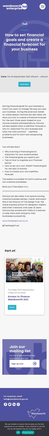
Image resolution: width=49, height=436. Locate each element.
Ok (18, 432)
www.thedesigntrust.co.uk (15, 221)
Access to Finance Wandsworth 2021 (19, 298)
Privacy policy (28, 432)
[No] (46, 428)
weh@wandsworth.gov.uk (16, 399)
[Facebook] (5, 404)
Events (24, 30)
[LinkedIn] (14, 404)
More (12, 307)
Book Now (24, 84)
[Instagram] (18, 404)
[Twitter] (9, 404)
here (26, 186)
